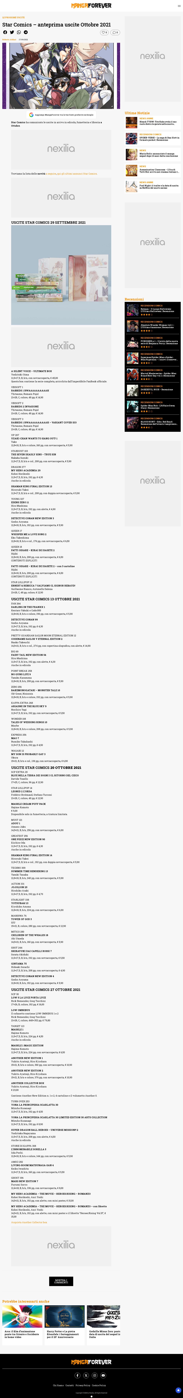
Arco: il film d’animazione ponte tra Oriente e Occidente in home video (22, 1334)
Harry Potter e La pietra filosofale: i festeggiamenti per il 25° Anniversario (63, 1334)
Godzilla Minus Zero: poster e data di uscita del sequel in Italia (106, 1334)
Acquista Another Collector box (29, 1222)
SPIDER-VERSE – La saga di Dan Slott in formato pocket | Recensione (159, 139)
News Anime (146, 118)
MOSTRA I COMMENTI (61, 1281)
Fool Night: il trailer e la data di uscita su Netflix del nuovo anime (159, 187)
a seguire (51, 173)
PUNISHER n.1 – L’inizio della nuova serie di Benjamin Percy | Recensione (159, 342)
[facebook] (5, 34)
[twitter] (12, 34)
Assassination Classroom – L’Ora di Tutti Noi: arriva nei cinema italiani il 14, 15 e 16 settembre (159, 171)
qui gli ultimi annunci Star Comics (77, 173)
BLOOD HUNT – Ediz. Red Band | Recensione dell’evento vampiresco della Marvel (158, 423)
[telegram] (26, 34)
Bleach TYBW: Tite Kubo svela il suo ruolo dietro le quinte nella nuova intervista (158, 123)
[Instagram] (93, 1374)
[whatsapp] (19, 34)
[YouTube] (101, 1374)
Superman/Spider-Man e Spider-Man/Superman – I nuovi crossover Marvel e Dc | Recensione (158, 358)
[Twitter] (84, 1374)
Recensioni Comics (150, 134)
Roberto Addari (9, 39)
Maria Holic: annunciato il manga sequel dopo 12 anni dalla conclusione (159, 155)
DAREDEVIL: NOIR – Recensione (157, 389)
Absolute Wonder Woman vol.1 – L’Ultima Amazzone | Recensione (157, 326)
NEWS (143, 150)
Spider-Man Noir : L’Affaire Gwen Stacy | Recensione (158, 407)
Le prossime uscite (13, 17)
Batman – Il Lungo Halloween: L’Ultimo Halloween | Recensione (157, 310)
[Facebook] (76, 1374)
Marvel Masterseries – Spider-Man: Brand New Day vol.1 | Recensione (159, 374)
